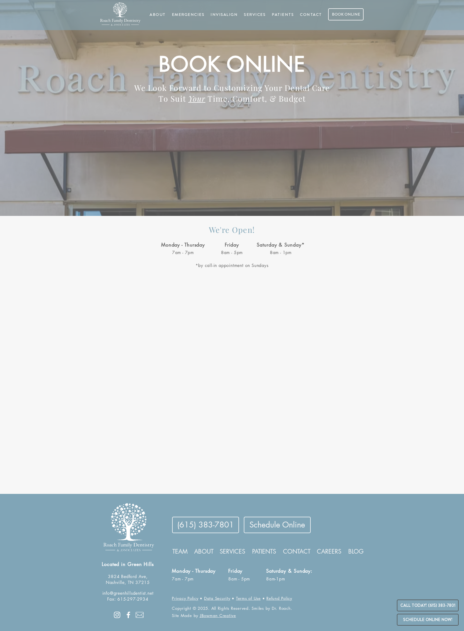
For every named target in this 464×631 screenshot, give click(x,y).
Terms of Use (248, 598)
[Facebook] (128, 615)
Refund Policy (279, 598)
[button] (158, 14)
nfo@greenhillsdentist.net (128, 593)
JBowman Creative (218, 615)
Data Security (217, 598)
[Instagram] (117, 615)
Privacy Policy (185, 598)
